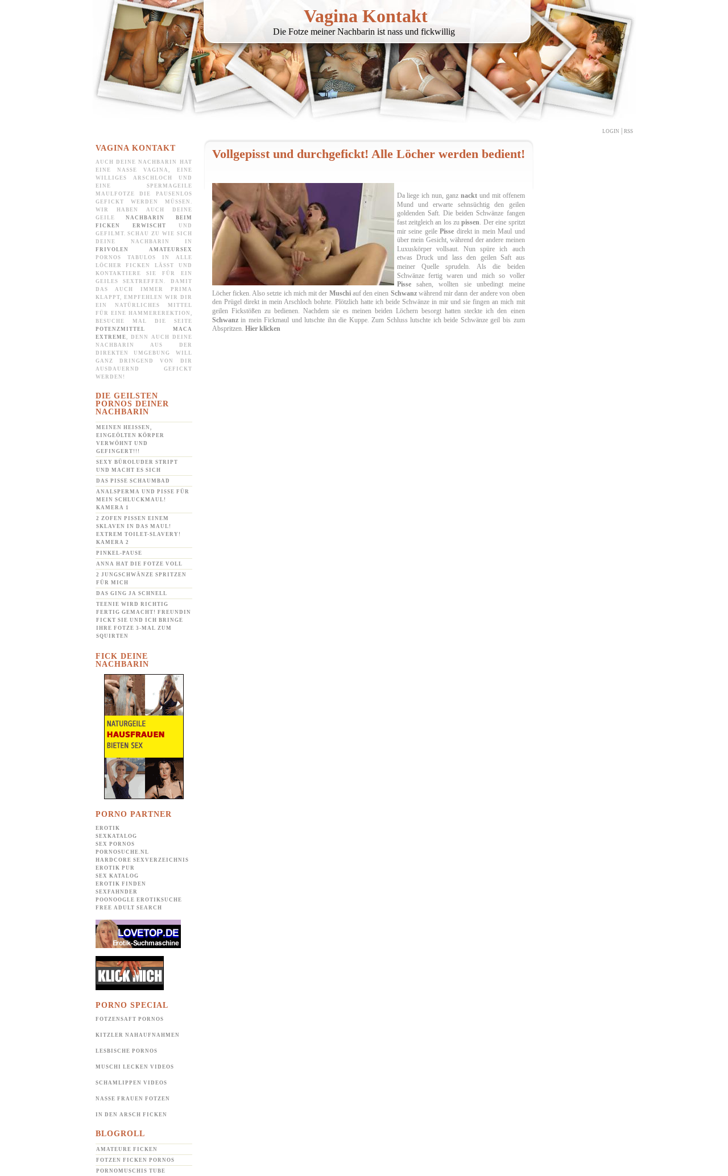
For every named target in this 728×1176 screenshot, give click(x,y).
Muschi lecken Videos (135, 1067)
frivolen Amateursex (144, 249)
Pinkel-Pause (119, 553)
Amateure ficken (127, 1149)
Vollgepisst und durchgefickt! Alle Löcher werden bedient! (368, 154)
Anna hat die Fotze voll (139, 564)
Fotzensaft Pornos (130, 1019)
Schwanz (404, 293)
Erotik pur (115, 868)
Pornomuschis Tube (131, 1171)
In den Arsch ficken (131, 1114)
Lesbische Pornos (127, 1051)
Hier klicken (262, 329)
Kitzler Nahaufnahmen (138, 1035)
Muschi (340, 293)
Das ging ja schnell (131, 593)
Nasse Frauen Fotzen (133, 1099)
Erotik (108, 828)
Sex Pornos (115, 844)
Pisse (447, 231)
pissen (470, 222)
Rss (628, 131)
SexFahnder (117, 892)
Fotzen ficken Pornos (135, 1160)
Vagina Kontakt (366, 16)
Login (610, 131)
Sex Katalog (117, 876)
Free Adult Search (129, 908)
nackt (469, 196)
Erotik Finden (121, 884)
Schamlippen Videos (131, 1083)
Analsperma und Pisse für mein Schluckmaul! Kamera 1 (142, 499)
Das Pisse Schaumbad (133, 481)
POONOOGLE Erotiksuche (139, 900)
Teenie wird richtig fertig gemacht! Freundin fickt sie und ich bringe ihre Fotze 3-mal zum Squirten (143, 620)
